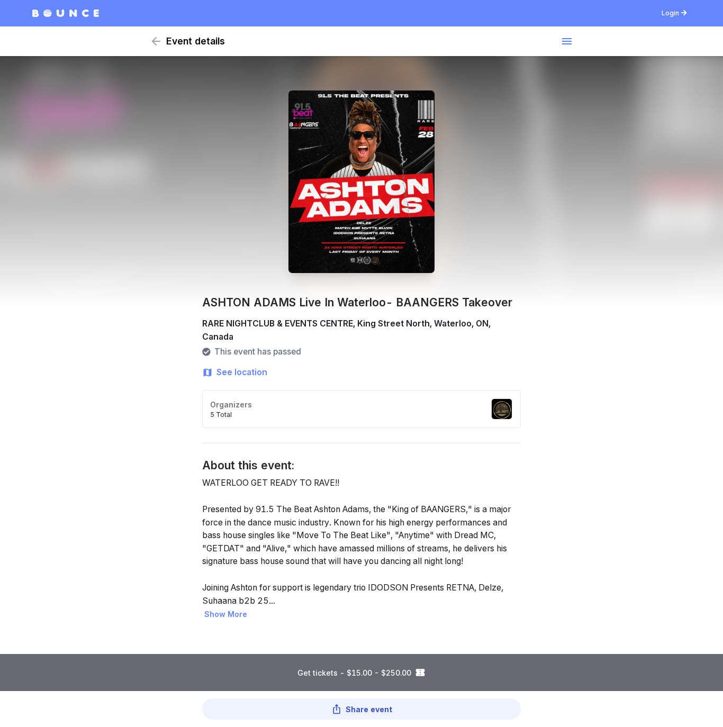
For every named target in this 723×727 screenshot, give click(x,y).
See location (241, 372)
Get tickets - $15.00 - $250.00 (354, 672)
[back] (156, 41)
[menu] (567, 41)
